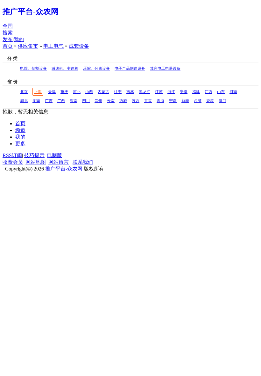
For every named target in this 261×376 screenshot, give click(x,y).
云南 (111, 100)
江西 (208, 92)
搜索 (8, 32)
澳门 (222, 100)
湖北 (24, 100)
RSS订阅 (12, 155)
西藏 (123, 100)
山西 (89, 92)
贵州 (98, 100)
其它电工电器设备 (165, 68)
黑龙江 (144, 92)
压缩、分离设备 (96, 68)
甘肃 (148, 100)
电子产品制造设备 (130, 68)
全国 (8, 26)
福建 (196, 92)
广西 (61, 100)
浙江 (171, 92)
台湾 (197, 100)
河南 (233, 92)
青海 (160, 100)
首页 (8, 46)
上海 (38, 92)
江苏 (159, 92)
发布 (8, 39)
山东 (221, 92)
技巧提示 (34, 155)
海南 (73, 100)
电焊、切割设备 (33, 68)
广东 (49, 100)
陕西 (135, 100)
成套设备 (79, 46)
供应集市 (28, 46)
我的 (19, 39)
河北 (77, 92)
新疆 (185, 100)
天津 (52, 92)
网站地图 (35, 162)
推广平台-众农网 (63, 168)
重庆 (64, 92)
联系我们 (83, 162)
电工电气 (53, 46)
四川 (86, 100)
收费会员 (13, 162)
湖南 (36, 100)
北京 (24, 92)
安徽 (183, 92)
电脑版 (54, 155)
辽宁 (118, 92)
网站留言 (58, 162)
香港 (210, 100)
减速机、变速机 (65, 68)
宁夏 (173, 100)
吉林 (130, 92)
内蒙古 (103, 92)
